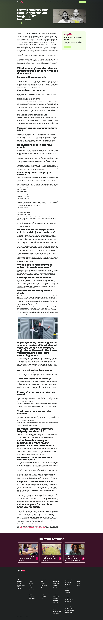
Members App (56, 596)
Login (76, 1)
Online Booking (56, 602)
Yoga (42, 598)
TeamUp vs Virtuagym (69, 608)
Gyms (42, 587)
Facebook (79, 579)
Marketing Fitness (68, 584)
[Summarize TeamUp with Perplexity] (22, 588)
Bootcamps (43, 579)
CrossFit (42, 581)
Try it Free (82, 1)
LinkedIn (78, 585)
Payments (55, 607)
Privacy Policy (32, 598)
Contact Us (31, 592)
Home (30, 579)
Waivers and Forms (57, 611)
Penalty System (56, 613)
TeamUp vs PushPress (69, 610)
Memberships (55, 598)
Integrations (55, 594)
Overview (55, 579)
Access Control (56, 581)
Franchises (43, 583)
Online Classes (56, 604)
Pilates (42, 594)
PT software (22, 57)
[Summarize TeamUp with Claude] (18, 588)
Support (30, 594)
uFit (48, 32)
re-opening (45, 51)
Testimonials (31, 589)
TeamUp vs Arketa (68, 612)
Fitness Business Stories (68, 587)
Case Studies (67, 592)
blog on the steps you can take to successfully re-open (32, 527)
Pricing (63, 1)
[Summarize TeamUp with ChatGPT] (20, 588)
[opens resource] (28, 552)
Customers (55, 585)
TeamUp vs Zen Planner (68, 602)
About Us (59, 1)
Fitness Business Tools (68, 580)
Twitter (78, 583)
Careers (30, 585)
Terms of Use (31, 596)
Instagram (79, 581)
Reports (54, 609)
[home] (20, 2)
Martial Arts (43, 589)
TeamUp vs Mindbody (69, 599)
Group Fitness (44, 585)
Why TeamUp (31, 587)
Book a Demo (19, 581)
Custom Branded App (57, 587)
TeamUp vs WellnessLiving (68, 605)
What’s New (67, 590)
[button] (45, 2)
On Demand (55, 600)
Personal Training (44, 592)
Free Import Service (57, 592)
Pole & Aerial (43, 596)
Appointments (56, 583)
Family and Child (56, 589)
